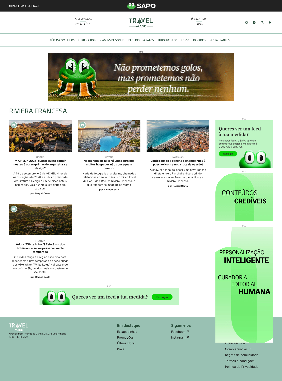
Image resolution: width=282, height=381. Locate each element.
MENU (12, 6)
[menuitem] (63, 40)
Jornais (33, 6)
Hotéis (40, 157)
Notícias (178, 157)
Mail (23, 6)
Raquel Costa (42, 193)
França (40, 240)
